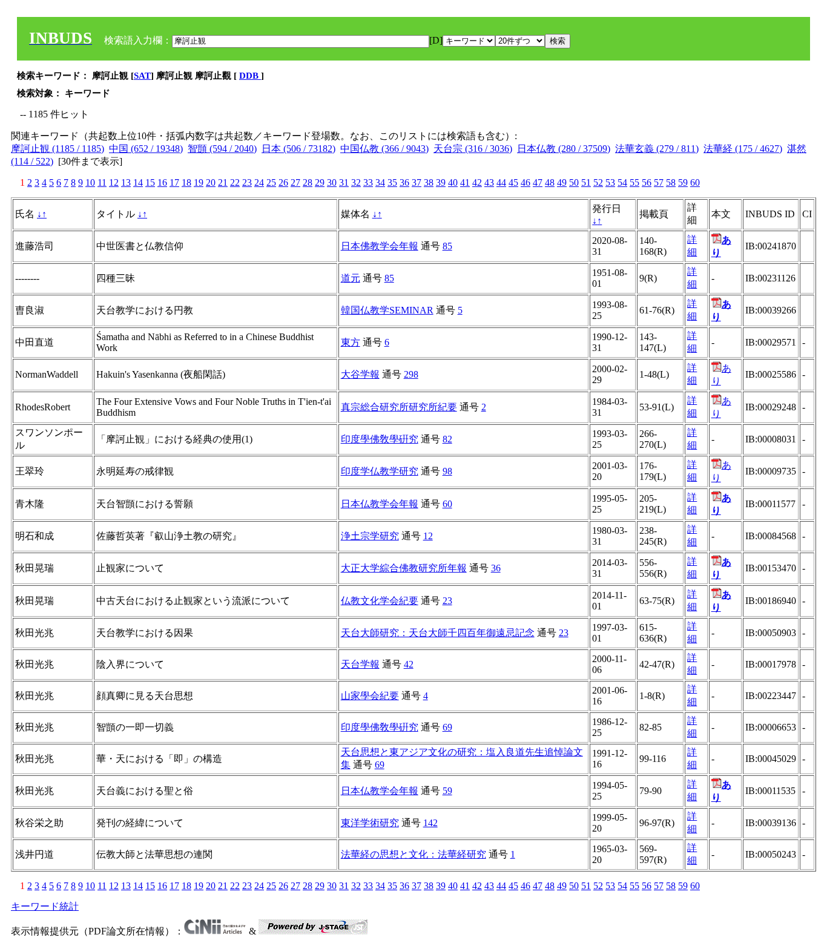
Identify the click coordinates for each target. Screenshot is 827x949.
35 (392, 182)
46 (525, 182)
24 (259, 182)
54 (622, 182)
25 (271, 182)
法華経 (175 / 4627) (742, 148)
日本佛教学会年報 (379, 246)
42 (477, 182)
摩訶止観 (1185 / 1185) (57, 148)
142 (430, 823)
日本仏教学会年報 (379, 504)
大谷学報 (360, 374)
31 (344, 182)
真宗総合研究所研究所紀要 (399, 407)
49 (562, 182)
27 (295, 182)
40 (453, 182)
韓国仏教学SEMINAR (387, 310)
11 (102, 182)
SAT (142, 75)
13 (126, 182)
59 (683, 182)
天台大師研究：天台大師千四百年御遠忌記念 (438, 633)
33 (368, 182)
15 (150, 182)
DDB (250, 75)
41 (465, 182)
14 (138, 182)
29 (320, 182)
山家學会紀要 (370, 696)
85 (447, 246)
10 (90, 182)
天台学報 (360, 664)
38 (428, 182)
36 (404, 182)
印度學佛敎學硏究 (379, 439)
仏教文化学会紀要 (379, 601)
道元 (350, 278)
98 (447, 471)
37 (416, 182)
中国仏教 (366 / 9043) (384, 148)
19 (198, 182)
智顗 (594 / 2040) (222, 148)
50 (574, 182)
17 (174, 182)
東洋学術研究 (370, 823)
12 (114, 182)
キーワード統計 (45, 906)
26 (283, 182)
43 (489, 182)
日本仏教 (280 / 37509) (563, 148)
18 (186, 182)
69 (447, 727)
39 (441, 182)
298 (411, 374)
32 (356, 182)
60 (695, 182)
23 (247, 182)
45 (513, 182)
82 (447, 439)
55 (634, 182)
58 (671, 182)
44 (501, 182)
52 (598, 182)
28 (307, 182)
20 (211, 182)
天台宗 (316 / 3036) (472, 148)
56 (646, 182)
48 (550, 182)
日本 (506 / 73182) (298, 148)
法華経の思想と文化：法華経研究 (413, 854)
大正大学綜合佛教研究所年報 (404, 568)
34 (380, 182)
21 (223, 182)
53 (610, 182)
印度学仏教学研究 (379, 471)
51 (586, 182)
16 (162, 182)
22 (235, 182)
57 (659, 182)
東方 (350, 342)
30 (332, 182)
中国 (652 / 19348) (146, 148)
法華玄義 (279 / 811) (657, 148)
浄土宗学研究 (370, 536)
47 (537, 182)
